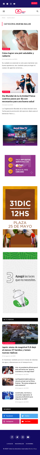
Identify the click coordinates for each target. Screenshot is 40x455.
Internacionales (8, 343)
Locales (10, 443)
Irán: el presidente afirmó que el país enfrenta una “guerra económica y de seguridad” (26, 369)
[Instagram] (11, 4)
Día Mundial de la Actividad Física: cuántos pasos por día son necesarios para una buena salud (18, 99)
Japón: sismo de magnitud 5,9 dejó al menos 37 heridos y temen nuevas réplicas (19, 350)
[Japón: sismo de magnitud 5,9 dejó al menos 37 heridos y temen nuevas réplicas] (20, 334)
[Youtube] (14, 4)
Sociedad (6, 49)
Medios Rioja (33, 449)
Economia (29, 443)
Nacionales (19, 443)
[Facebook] (4, 4)
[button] (3, 11)
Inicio (3, 17)
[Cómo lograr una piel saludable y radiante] (20, 40)
